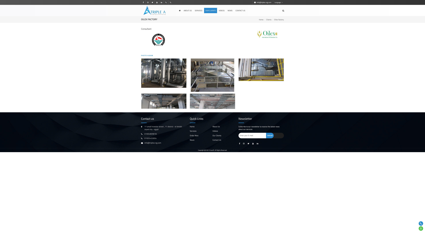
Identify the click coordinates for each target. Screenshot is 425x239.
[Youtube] (157, 2)
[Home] (180, 10)
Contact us (240, 10)
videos (222, 10)
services (198, 10)
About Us (216, 126)
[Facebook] (143, 2)
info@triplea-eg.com (264, 2)
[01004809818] (166, 2)
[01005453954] (170, 2)
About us (188, 10)
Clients (268, 19)
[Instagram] (148, 2)
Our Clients (210, 10)
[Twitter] (152, 2)
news (230, 10)
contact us (216, 140)
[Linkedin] (161, 2)
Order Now (194, 135)
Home (261, 19)
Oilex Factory (279, 19)
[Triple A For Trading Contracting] (155, 10)
